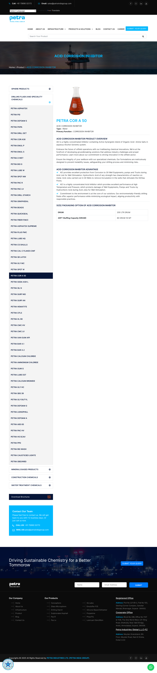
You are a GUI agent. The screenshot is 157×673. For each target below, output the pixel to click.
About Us (40, 29)
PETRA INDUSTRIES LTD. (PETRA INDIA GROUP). (68, 658)
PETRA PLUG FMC (19, 232)
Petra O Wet (17, 158)
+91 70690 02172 (24, 3)
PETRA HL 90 (17, 319)
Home (12, 67)
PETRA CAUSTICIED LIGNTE (23, 455)
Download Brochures (20, 497)
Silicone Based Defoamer (97, 610)
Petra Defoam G (19, 406)
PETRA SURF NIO (18, 294)
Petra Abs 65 (17, 424)
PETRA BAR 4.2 (18, 350)
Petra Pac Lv (17, 189)
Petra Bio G (16, 164)
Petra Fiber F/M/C (19, 220)
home (30, 29)
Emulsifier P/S (92, 606)
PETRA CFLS (16, 313)
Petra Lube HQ (18, 238)
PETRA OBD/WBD (18, 461)
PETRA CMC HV (18, 325)
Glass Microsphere (58, 606)
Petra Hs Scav (18, 437)
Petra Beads (17, 207)
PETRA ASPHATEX (19, 108)
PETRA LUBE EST (18, 375)
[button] (31, 89)
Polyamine (91, 613)
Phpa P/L (90, 617)
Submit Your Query (137, 28)
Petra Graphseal (20, 201)
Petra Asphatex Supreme (24, 226)
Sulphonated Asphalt (59, 613)
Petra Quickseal (19, 214)
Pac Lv (53, 620)
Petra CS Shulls (19, 245)
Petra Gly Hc (17, 387)
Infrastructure (55, 29)
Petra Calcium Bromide (23, 381)
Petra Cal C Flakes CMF (23, 251)
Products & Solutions (80, 29)
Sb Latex (90, 603)
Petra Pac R (17, 183)
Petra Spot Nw (18, 176)
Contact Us (109, 29)
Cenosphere (56, 603)
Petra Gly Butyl (19, 399)
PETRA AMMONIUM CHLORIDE (24, 362)
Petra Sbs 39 (17, 393)
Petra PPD (16, 443)
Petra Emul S (17, 152)
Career (121, 29)
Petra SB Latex (18, 257)
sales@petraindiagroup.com (59, 3)
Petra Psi (15, 114)
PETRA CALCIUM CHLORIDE (23, 356)
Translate (56, 10)
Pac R (53, 617)
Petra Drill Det (19, 133)
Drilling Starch (57, 610)
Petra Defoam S (19, 121)
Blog (98, 29)
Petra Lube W (17, 170)
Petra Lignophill (19, 412)
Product (21, 67)
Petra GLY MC (17, 263)
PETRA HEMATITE (19, 306)
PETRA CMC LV (18, 331)
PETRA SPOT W (17, 269)
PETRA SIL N (16, 288)
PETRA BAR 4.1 (17, 344)
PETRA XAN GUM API (20, 337)
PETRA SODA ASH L (19, 282)
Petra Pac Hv (17, 430)
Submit (138, 585)
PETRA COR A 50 (18, 275)
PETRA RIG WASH (18, 449)
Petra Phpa (16, 127)
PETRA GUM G (17, 368)
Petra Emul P (17, 145)
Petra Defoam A (19, 418)
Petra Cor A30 (18, 139)
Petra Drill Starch (20, 195)
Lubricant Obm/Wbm (95, 620)
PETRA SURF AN (18, 300)
